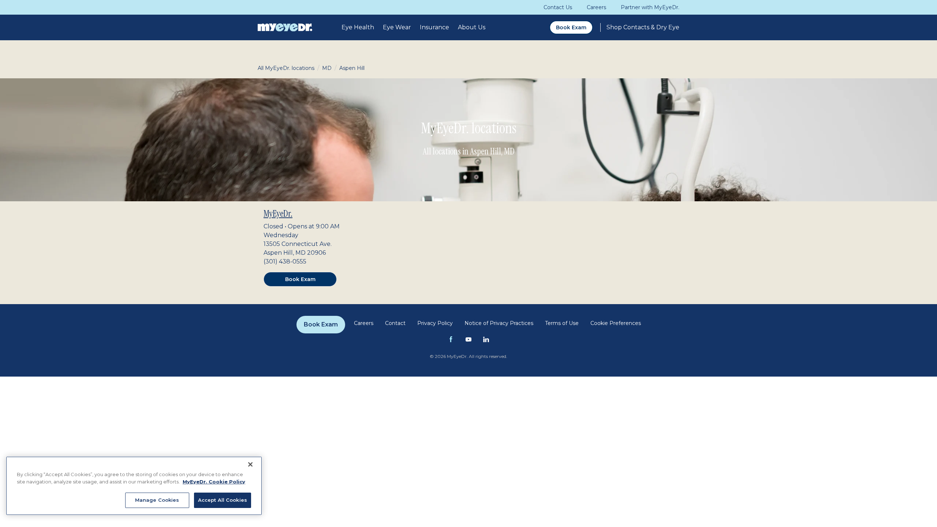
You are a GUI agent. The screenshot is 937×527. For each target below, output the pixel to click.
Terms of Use (562, 323)
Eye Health (357, 27)
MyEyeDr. (278, 213)
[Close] (250, 464)
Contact (395, 323)
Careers (596, 7)
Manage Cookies (157, 500)
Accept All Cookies (222, 500)
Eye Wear (397, 27)
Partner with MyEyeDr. (650, 7)
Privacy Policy (435, 323)
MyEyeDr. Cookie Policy (214, 482)
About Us (471, 27)
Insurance (434, 27)
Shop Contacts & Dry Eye (642, 27)
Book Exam (571, 27)
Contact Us (558, 7)
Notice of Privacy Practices (498, 323)
